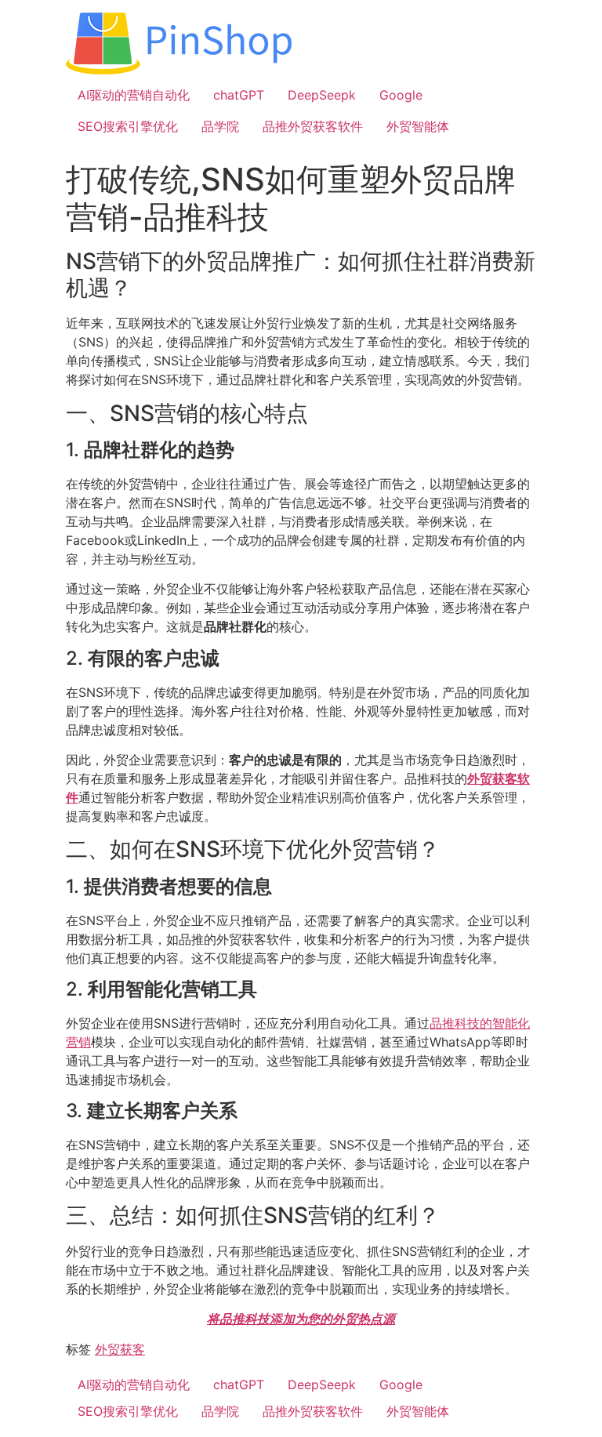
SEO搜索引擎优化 (128, 126)
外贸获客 (120, 1349)
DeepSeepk (322, 95)
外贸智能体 (417, 126)
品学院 (220, 126)
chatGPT (238, 95)
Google (400, 95)
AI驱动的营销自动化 (134, 95)
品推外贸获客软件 (313, 126)
